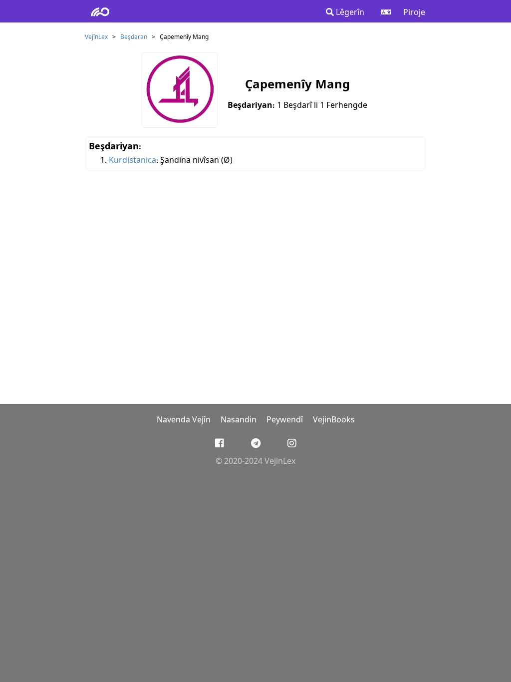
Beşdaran (133, 37)
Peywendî (284, 420)
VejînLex (96, 37)
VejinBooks (334, 420)
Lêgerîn (349, 12)
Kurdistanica (132, 160)
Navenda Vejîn (184, 420)
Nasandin (238, 420)
